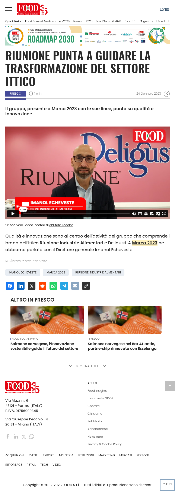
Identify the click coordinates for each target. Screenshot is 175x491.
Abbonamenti (98, 429)
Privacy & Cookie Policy (105, 444)
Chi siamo (95, 413)
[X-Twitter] (24, 436)
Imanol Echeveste (22, 272)
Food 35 (129, 21)
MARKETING (106, 455)
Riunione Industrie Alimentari (98, 272)
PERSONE (143, 455)
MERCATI (125, 455)
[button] (8, 9)
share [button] (166, 93)
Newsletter (95, 436)
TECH (44, 465)
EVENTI (33, 455)
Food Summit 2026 (108, 21)
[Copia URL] (86, 286)
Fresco (15, 93)
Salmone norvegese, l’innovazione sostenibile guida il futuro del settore (44, 346)
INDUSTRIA (65, 455)
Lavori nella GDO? (100, 398)
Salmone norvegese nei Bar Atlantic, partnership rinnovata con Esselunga (122, 346)
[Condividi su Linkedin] (21, 286)
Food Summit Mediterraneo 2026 (47, 21)
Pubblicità (95, 421)
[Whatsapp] (31, 436)
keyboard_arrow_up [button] (169, 385)
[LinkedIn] (16, 436)
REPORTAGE (13, 465)
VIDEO (56, 465)
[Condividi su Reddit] (42, 286)
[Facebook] (8, 436)
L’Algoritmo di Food (152, 21)
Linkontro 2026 (82, 21)
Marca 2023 (144, 243)
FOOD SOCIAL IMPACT (26, 339)
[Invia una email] (75, 286)
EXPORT (48, 455)
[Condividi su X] (31, 286)
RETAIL (31, 465)
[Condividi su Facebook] (10, 286)
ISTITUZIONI (86, 455)
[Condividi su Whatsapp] (53, 286)
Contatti (93, 406)
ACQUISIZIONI (14, 455)
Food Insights (97, 391)
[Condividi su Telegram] (64, 286)
